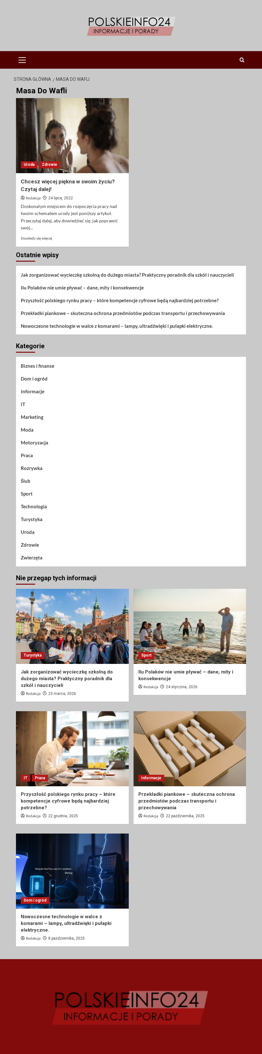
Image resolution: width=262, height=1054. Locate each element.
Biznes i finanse (37, 366)
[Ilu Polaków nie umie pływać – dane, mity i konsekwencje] (190, 626)
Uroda (29, 164)
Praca (27, 455)
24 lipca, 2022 (60, 198)
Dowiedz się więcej (36, 238)
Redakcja (33, 198)
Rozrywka (31, 468)
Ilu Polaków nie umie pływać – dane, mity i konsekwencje (82, 287)
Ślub (25, 481)
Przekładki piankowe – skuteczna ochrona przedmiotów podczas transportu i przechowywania (123, 313)
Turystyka (31, 519)
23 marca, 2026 (62, 693)
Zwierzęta (31, 557)
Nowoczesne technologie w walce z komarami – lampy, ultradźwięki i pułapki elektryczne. (117, 326)
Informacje (32, 391)
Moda (27, 430)
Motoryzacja (34, 442)
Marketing (32, 417)
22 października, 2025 (185, 816)
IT (23, 404)
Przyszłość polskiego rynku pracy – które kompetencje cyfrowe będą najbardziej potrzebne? (120, 300)
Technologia (34, 506)
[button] (22, 59)
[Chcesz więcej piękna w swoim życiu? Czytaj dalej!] (72, 135)
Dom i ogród (34, 378)
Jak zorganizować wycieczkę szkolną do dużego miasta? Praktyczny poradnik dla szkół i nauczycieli (127, 275)
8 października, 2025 (66, 938)
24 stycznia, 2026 (181, 687)
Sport (27, 493)
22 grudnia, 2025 (63, 816)
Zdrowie (49, 164)
